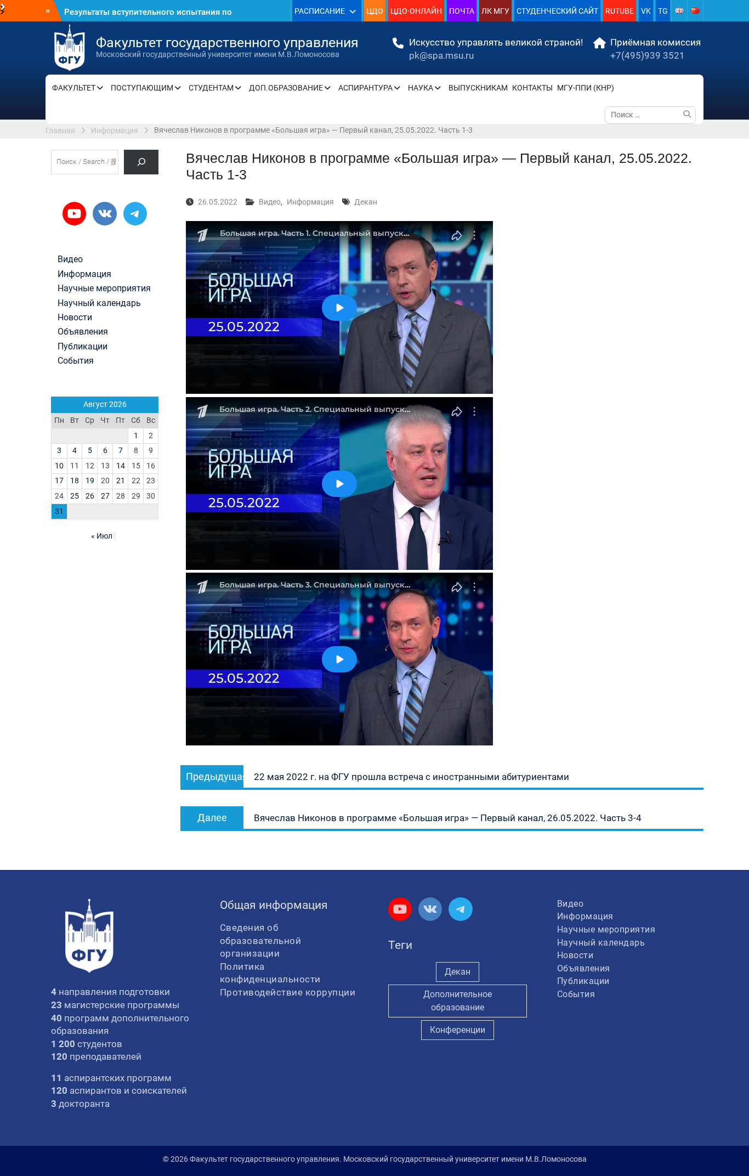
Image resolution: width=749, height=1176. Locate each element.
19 (90, 480)
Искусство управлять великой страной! (496, 42)
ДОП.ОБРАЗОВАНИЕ (286, 87)
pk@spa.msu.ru (441, 55)
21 (120, 480)
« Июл (101, 536)
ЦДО (374, 11)
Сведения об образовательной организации (261, 940)
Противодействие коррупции (288, 992)
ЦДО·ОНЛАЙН (416, 11)
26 (90, 495)
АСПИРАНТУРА (365, 87)
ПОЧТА (461, 11)
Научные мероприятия (104, 288)
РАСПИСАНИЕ (319, 11)
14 (120, 465)
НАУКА (420, 87)
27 (105, 495)
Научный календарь (99, 303)
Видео (270, 201)
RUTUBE (619, 11)
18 (74, 480)
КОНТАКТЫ (532, 87)
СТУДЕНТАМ (211, 87)
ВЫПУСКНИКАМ (478, 87)
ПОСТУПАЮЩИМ (142, 87)
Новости (75, 318)
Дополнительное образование (457, 1001)
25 (74, 495)
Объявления (83, 332)
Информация (310, 201)
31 (59, 511)
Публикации (82, 347)
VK (646, 11)
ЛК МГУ (495, 11)
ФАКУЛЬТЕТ (73, 87)
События (76, 361)
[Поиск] (141, 162)
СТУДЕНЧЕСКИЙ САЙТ (557, 11)
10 (59, 465)
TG (663, 11)
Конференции (457, 1030)
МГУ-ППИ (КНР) (585, 87)
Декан (365, 201)
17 (59, 480)
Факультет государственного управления (227, 42)
